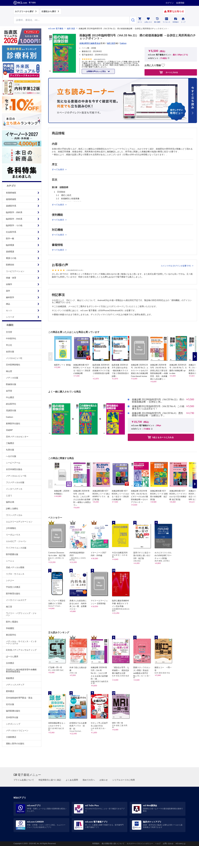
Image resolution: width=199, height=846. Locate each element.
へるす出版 (11, 456)
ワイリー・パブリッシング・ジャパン (21, 614)
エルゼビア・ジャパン (16, 541)
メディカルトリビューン (17, 730)
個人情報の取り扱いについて (113, 844)
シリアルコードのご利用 (123, 780)
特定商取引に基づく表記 (50, 780)
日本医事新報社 (13, 364)
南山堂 (9, 371)
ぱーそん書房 (12, 656)
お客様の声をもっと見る (96, 71)
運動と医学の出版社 (15, 743)
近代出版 (10, 704)
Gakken (9, 417)
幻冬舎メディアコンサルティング (21, 650)
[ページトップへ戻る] (190, 841)
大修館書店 (11, 737)
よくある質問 (72, 780)
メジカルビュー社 (14, 358)
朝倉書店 (10, 678)
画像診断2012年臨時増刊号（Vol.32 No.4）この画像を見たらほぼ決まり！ (158, 407)
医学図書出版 (12, 554)
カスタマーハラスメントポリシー (140, 844)
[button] (195, 356)
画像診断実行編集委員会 (89, 43)
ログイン (170, 3)
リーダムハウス (13, 535)
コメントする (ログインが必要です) (176, 266)
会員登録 (180, 3)
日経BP (9, 430)
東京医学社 (11, 635)
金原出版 (10, 351)
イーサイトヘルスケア (16, 600)
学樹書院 (10, 628)
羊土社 (9, 345)
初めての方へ (89, 780)
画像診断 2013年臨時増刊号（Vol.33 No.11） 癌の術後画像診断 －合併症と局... (158, 400)
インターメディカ (14, 489)
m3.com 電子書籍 (55, 29)
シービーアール (13, 463)
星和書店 (10, 691)
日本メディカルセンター (17, 436)
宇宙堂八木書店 (13, 587)
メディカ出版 (12, 378)
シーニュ (10, 561)
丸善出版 (10, 450)
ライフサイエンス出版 (16, 548)
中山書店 (10, 397)
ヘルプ (158, 844)
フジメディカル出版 (15, 482)
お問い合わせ (168, 844)
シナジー (10, 580)
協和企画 (10, 502)
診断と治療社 (12, 508)
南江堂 (9, 606)
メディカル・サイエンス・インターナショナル (21, 642)
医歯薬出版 (11, 384)
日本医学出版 (12, 717)
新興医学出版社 (13, 423)
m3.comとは (180, 844)
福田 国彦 (71, 29)
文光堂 (9, 332)
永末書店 (10, 663)
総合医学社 (11, 404)
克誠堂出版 (11, 410)
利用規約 (95, 844)
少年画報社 (11, 528)
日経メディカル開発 (15, 567)
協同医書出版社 (13, 711)
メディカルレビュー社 (16, 476)
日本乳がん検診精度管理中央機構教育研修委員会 (21, 670)
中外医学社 (11, 338)
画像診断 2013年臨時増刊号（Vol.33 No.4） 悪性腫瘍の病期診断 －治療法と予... (157, 414)
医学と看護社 (12, 622)
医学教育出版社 (13, 593)
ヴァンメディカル (14, 515)
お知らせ (104, 780)
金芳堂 (9, 391)
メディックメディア (15, 685)
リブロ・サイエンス (15, 574)
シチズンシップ (13, 724)
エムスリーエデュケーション (19, 521)
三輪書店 (10, 443)
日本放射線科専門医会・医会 (19, 698)
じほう (9, 495)
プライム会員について (24, 780)
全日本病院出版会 (14, 469)
